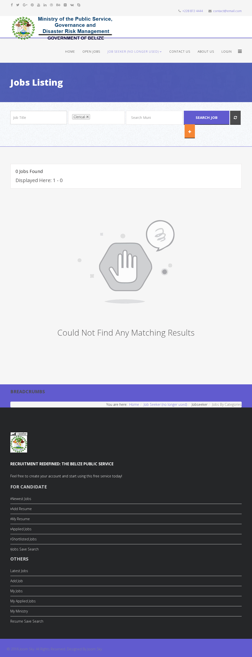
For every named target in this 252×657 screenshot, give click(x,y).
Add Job (16, 581)
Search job (207, 117)
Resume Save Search (26, 621)
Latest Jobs (19, 570)
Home (70, 51)
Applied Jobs (22, 529)
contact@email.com (227, 11)
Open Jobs (91, 51)
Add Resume (22, 508)
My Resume (21, 518)
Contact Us (179, 51)
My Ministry (19, 611)
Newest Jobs (21, 498)
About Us (206, 51)
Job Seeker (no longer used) (133, 51)
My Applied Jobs (23, 601)
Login (226, 51)
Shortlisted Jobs (24, 539)
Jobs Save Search (25, 549)
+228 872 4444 (192, 11)
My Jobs (16, 591)
